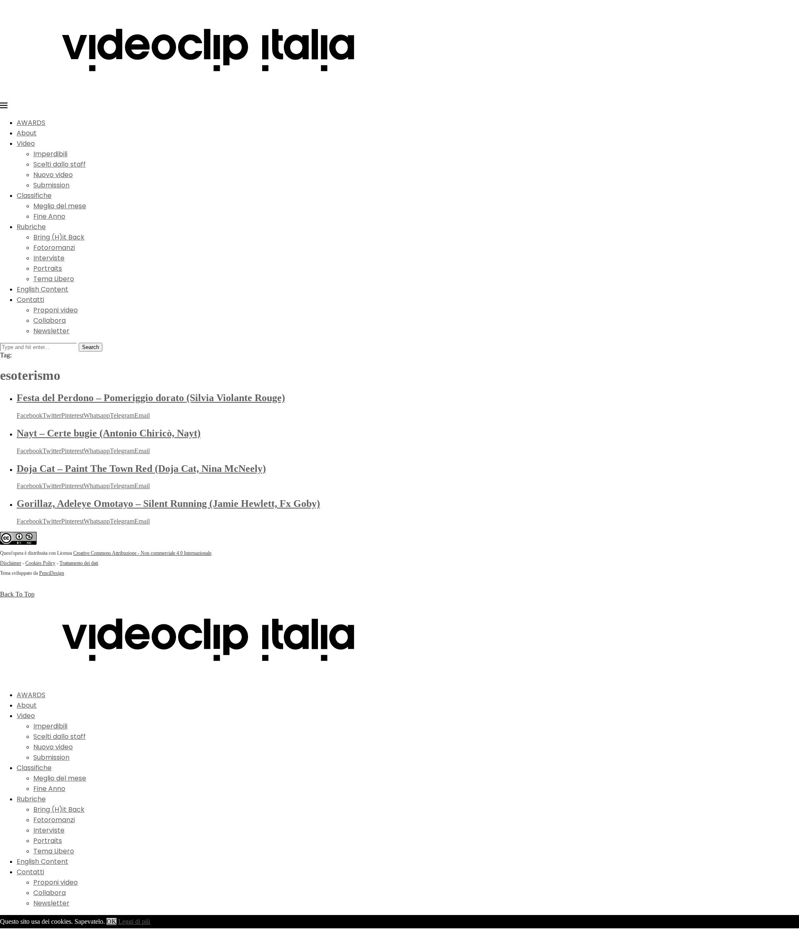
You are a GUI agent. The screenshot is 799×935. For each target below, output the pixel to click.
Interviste (49, 258)
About (27, 133)
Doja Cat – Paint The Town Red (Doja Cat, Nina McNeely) (141, 468)
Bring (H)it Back (58, 237)
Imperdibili (50, 154)
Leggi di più (134, 921)
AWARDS (31, 122)
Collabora (49, 320)
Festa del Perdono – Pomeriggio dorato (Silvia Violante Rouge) (151, 397)
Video (26, 143)
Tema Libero (53, 279)
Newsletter (51, 331)
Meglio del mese (59, 206)
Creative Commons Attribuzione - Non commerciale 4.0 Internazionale (142, 553)
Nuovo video (53, 175)
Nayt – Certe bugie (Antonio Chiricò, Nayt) (109, 433)
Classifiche (34, 195)
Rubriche (31, 227)
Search (90, 347)
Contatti (30, 299)
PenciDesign (51, 573)
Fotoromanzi (54, 247)
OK (112, 921)
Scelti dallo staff (59, 164)
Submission (51, 185)
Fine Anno (49, 216)
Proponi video (55, 310)
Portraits (47, 268)
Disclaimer (10, 563)
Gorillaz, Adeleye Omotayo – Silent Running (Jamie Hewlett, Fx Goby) (168, 503)
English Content (42, 289)
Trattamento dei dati (79, 563)
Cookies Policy (40, 563)
